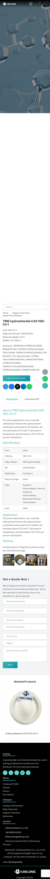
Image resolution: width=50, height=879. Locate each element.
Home (5, 313)
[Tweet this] (17, 386)
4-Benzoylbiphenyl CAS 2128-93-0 (21, 733)
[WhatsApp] (45, 379)
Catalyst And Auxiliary (13, 805)
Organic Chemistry (21, 313)
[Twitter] (22, 772)
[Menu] (31, 4)
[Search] (42, 307)
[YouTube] (16, 772)
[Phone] (45, 386)
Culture (6, 787)
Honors (6, 791)
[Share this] (11, 386)
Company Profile (11, 784)
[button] (45, 4)
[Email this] (5, 386)
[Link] (9, 4)
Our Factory (8, 794)
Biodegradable (16, 862)
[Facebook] (5, 772)
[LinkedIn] (11, 772)
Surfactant (8, 816)
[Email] (45, 372)
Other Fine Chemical (12, 315)
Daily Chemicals (10, 809)
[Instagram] (28, 772)
